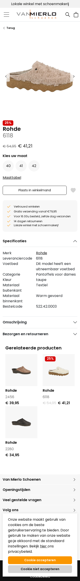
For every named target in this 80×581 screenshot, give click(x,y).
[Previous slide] (6, 76)
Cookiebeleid (40, 577)
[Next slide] (73, 76)
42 (34, 165)
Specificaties (14, 241)
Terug (10, 28)
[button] (76, 14)
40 (8, 165)
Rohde (41, 253)
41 (21, 165)
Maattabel (12, 177)
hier (44, 546)
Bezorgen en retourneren (25, 334)
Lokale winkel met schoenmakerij (40, 3)
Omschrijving (15, 322)
